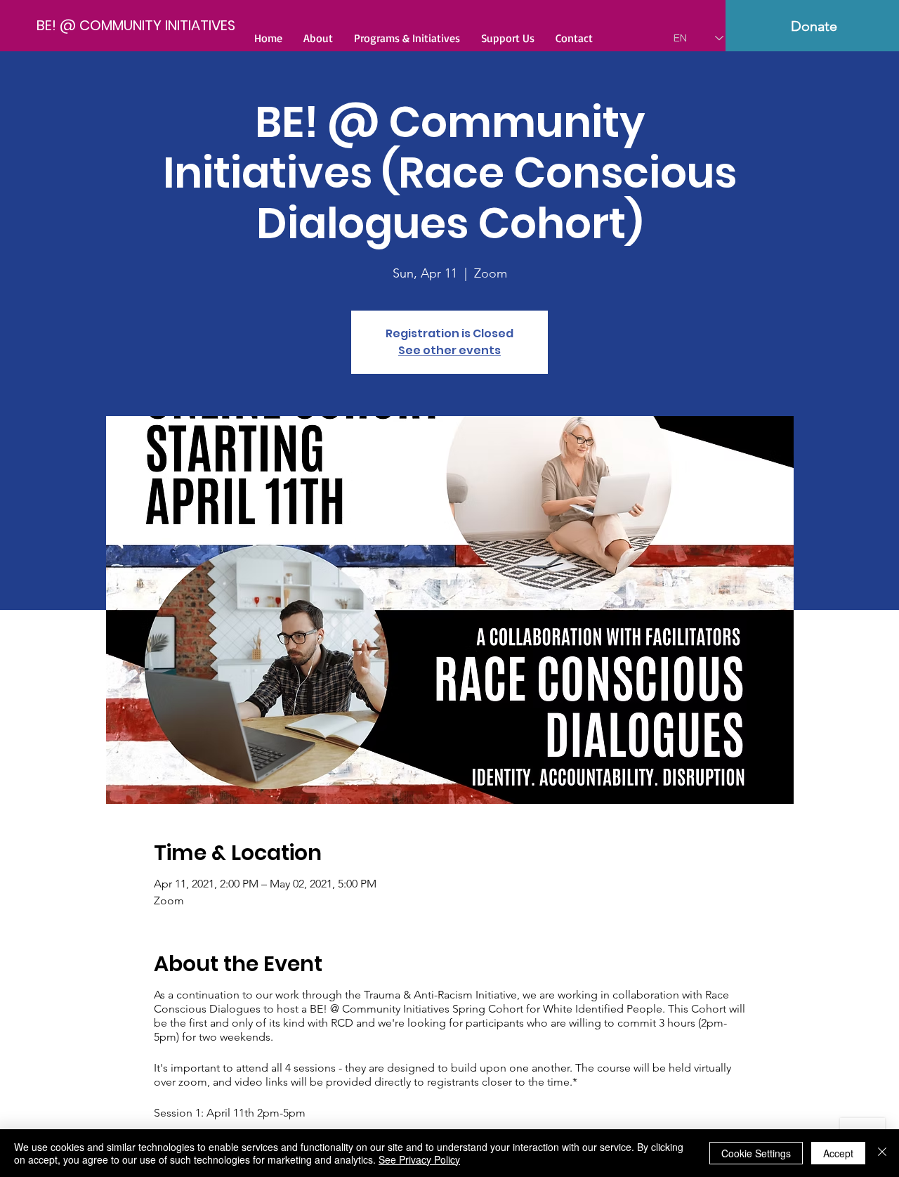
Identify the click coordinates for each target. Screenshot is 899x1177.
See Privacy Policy (419, 1159)
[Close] (882, 1153)
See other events (449, 350)
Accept (838, 1153)
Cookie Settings (756, 1153)
